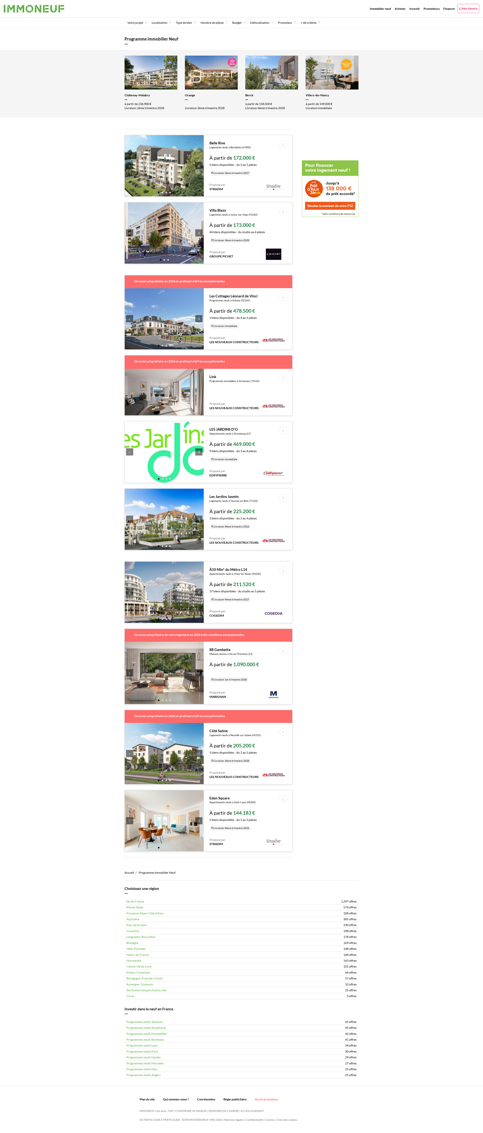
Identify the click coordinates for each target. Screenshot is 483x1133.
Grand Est (132, 931)
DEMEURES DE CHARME (223, 1110)
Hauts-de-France (137, 954)
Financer (449, 8)
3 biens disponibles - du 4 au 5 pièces (233, 311)
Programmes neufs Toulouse (144, 1022)
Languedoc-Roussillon (140, 937)
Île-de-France (135, 901)
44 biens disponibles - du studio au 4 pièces (237, 225)
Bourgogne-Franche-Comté (144, 978)
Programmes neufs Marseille (144, 1063)
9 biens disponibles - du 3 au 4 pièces (233, 444)
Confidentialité (254, 1119)
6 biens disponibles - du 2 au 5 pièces (233, 158)
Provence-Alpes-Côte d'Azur (145, 913)
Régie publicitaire (235, 1099)
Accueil (129, 872)
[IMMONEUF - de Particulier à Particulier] (34, 9)
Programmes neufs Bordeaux (145, 1039)
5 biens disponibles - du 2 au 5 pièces (235, 745)
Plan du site (147, 1099)
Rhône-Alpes (134, 907)
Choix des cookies (286, 1119)
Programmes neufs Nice (141, 1069)
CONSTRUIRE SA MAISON (191, 1110)
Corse (130, 996)
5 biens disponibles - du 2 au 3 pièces (233, 813)
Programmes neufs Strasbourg (146, 1027)
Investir (414, 8)
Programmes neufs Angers (143, 1075)
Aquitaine (132, 919)
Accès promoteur (266, 1099)
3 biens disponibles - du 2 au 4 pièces (233, 511)
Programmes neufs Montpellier (146, 1033)
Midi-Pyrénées (136, 948)
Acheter (400, 8)
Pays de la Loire (136, 925)
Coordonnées (206, 1099)
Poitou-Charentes (138, 972)
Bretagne (132, 943)
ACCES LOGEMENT (252, 1110)
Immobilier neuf (380, 8)
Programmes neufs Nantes (143, 1057)
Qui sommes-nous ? (176, 1099)
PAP (170, 1110)
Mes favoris (469, 8)
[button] (159, 192)
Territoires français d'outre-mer (146, 990)
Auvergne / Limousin (139, 984)
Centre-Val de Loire (139, 966)
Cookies (269, 1119)
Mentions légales (234, 1119)
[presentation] (129, 165)
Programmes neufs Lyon (142, 1045)
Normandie (133, 960)
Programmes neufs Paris (142, 1051)
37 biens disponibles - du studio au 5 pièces (237, 584)
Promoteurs (432, 8)
